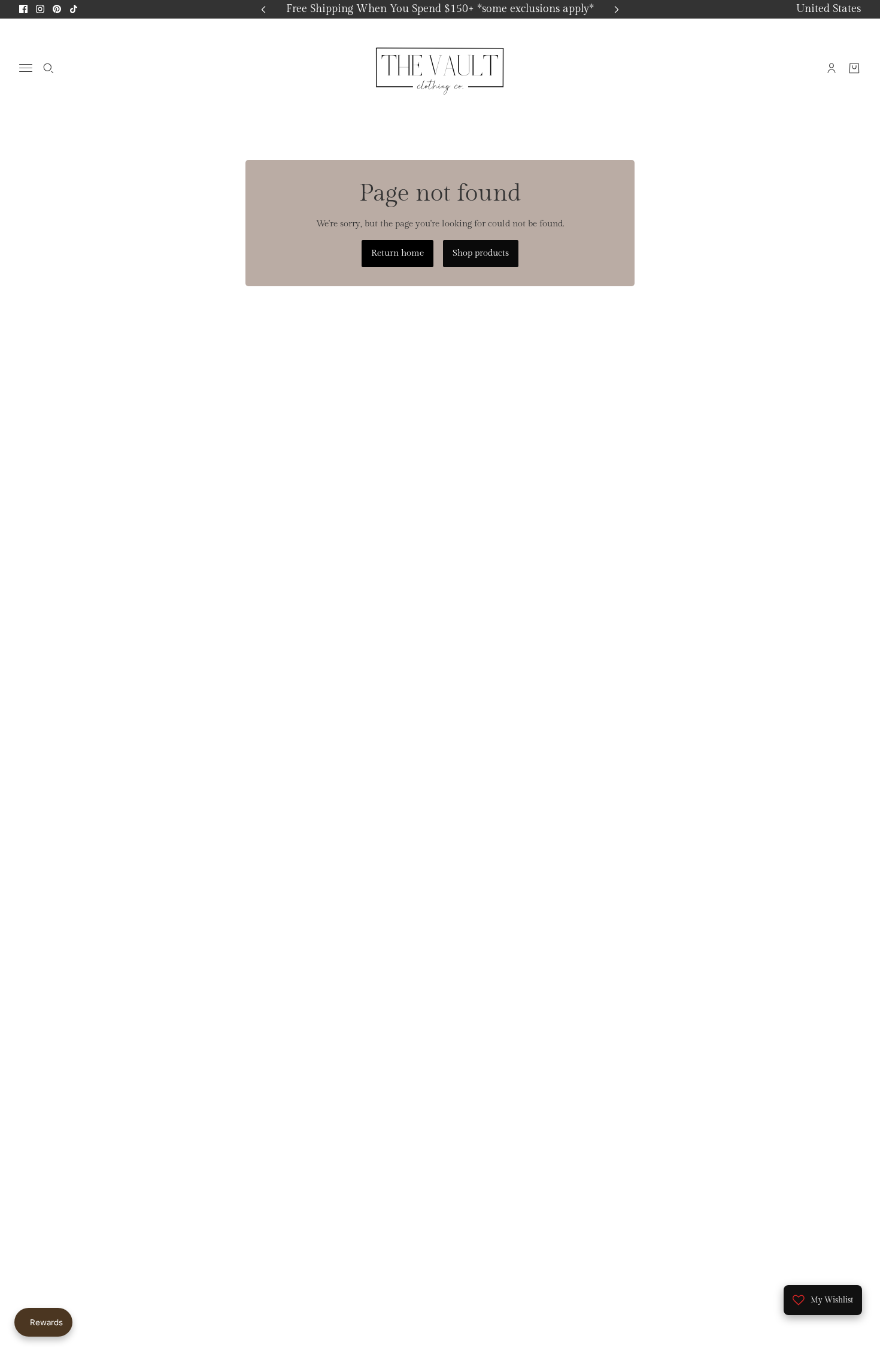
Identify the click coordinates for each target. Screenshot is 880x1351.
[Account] (831, 67)
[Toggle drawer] (25, 68)
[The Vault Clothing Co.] (440, 68)
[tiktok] (73, 9)
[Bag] (854, 67)
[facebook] (23, 9)
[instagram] (40, 9)
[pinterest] (56, 9)
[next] (616, 9)
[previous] (263, 9)
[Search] (48, 67)
